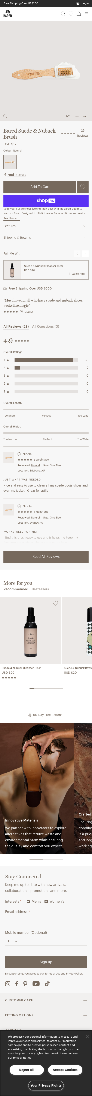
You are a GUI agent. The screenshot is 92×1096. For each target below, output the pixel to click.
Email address (17, 912)
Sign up (46, 962)
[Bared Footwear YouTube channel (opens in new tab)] (36, 983)
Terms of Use (52, 973)
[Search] (63, 14)
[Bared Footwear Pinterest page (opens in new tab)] (25, 983)
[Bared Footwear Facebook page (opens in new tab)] (16, 983)
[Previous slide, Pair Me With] (77, 253)
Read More (9, 218)
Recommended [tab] (15, 589)
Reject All (26, 1070)
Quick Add (78, 274)
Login (85, 3)
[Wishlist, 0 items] (71, 14)
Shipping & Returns (17, 237)
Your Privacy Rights (46, 1085)
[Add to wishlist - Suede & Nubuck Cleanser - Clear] (55, 603)
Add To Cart (40, 187)
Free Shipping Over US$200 (20, 3)
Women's (56, 901)
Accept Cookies (65, 1070)
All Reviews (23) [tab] (16, 326)
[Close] (87, 1036)
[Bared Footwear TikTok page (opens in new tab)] (47, 983)
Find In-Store (16, 174)
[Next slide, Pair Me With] (85, 253)
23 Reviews (83, 133)
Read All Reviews (46, 556)
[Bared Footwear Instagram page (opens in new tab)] (7, 983)
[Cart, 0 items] (79, 14)
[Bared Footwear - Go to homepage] (7, 13)
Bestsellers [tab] (40, 589)
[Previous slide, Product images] (77, 116)
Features (9, 226)
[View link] (37, 788)
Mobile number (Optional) (26, 932)
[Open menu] (86, 14)
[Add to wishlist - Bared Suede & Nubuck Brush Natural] (82, 187)
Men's (36, 901)
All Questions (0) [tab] (45, 326)
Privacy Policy (74, 973)
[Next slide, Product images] (85, 116)
